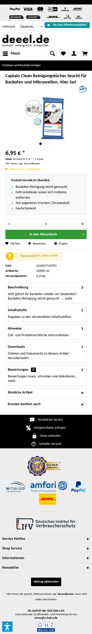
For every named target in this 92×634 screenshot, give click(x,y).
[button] (7, 626)
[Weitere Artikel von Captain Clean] (82, 89)
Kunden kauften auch (24, 404)
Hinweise (14, 328)
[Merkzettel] (63, 53)
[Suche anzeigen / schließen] (52, 53)
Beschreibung (18, 287)
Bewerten (39, 243)
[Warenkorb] (84, 53)
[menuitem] (67, 25)
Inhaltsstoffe (17, 310)
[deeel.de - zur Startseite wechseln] (25, 41)
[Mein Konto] (73, 53)
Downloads (16, 347)
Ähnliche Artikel (20, 392)
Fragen (62, 243)
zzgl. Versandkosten (29, 163)
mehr (68, 298)
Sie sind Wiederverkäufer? (70, 25)
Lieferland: (9, 26)
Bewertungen (18, 370)
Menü (15, 53)
